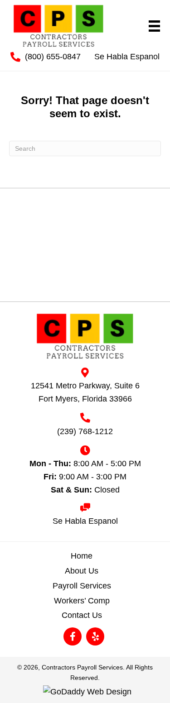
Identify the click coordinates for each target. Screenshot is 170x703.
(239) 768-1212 (85, 431)
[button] (72, 636)
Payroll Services (82, 585)
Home (81, 555)
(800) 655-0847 (53, 56)
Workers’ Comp (82, 600)
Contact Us (82, 615)
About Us (81, 570)
